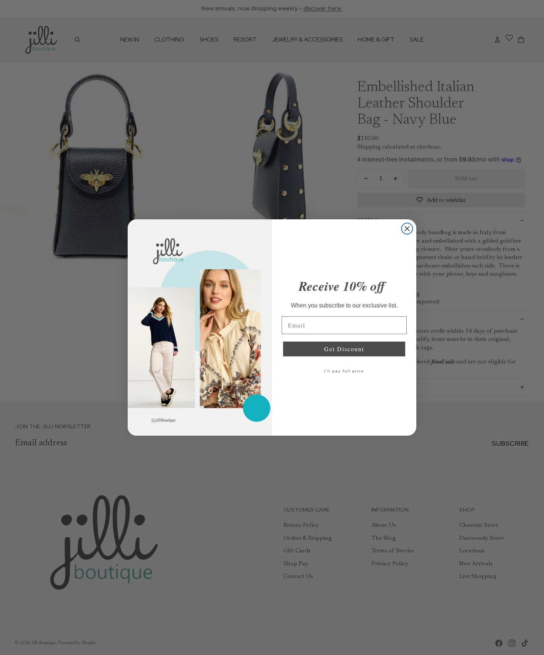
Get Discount (344, 349)
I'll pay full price (344, 371)
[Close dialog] (407, 228)
